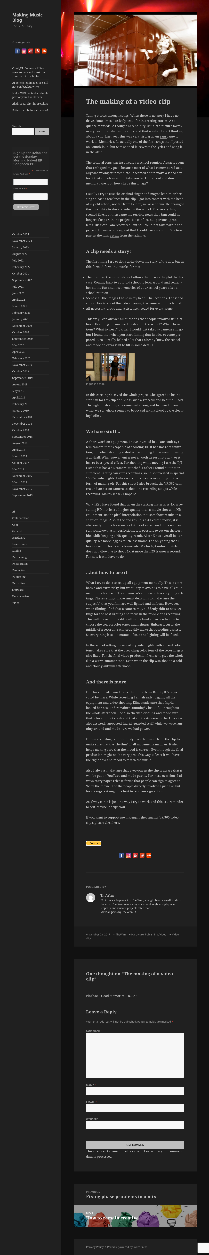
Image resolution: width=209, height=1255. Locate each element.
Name (91, 1085)
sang (175, 147)
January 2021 (20, 319)
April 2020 (18, 352)
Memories (106, 141)
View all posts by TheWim (116, 912)
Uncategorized (21, 596)
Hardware (18, 537)
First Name (20, 188)
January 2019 (20, 410)
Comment (94, 1031)
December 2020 (22, 326)
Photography (20, 564)
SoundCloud (100, 147)
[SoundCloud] (44, 51)
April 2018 (18, 449)
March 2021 (19, 306)
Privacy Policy (95, 1247)
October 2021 (20, 273)
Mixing (16, 550)
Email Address (21, 174)
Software (18, 590)
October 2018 (20, 430)
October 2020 (20, 332)
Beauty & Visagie (165, 692)
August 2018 (19, 443)
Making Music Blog (27, 17)
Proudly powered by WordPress (127, 1247)
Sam (163, 136)
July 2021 (18, 286)
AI (13, 511)
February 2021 (21, 312)
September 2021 (22, 280)
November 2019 (22, 365)
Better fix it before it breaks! (30, 110)
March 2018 (19, 456)
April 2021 (18, 299)
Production (19, 570)
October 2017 (20, 463)
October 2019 (20, 371)
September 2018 (22, 436)
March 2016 (19, 482)
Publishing (18, 577)
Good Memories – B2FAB (119, 996)
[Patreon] (37, 51)
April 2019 (18, 397)
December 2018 (22, 417)
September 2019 (22, 378)
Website (92, 1119)
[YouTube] (30, 51)
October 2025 (20, 234)
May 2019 (18, 391)
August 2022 (19, 254)
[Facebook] (17, 51)
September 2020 (22, 339)
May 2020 (18, 345)
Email (91, 1102)
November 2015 (22, 489)
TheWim (121, 934)
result (114, 235)
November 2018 (22, 423)
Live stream (19, 544)
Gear (15, 524)
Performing (19, 557)
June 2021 (18, 293)
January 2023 (20, 247)
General (17, 531)
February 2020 (21, 358)
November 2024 (22, 241)
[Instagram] (24, 51)
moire (142, 541)
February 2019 (21, 404)
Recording (18, 583)
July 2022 (18, 260)
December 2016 (22, 476)
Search (16, 126)
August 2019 (19, 384)
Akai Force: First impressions (30, 103)
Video (15, 603)
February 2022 (21, 267)
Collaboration (20, 518)
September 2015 (22, 495)
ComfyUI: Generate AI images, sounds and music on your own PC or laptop (28, 72)
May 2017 (18, 469)
